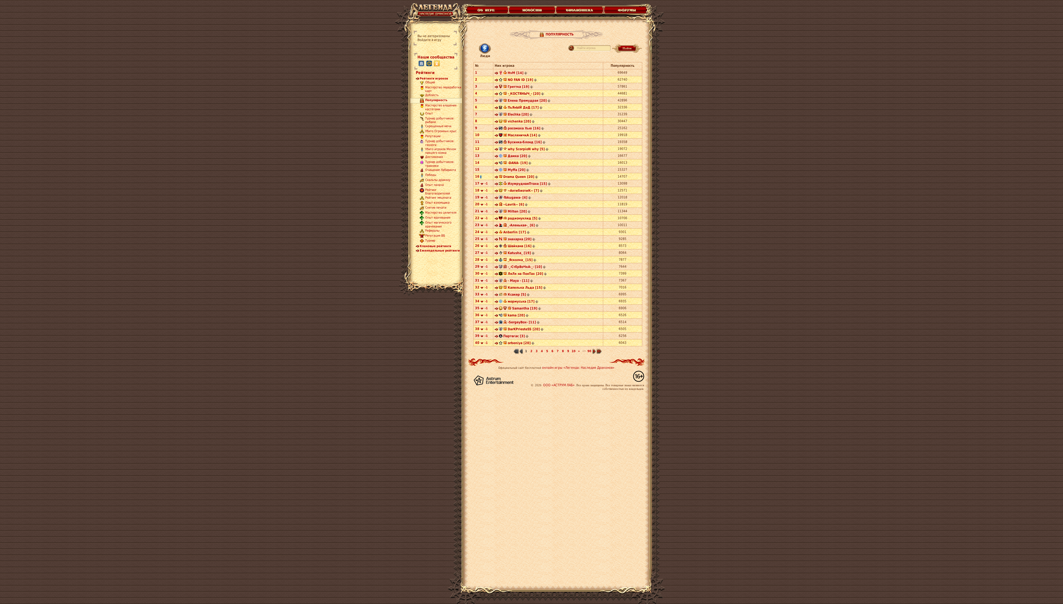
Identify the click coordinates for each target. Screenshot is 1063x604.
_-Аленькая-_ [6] (521, 225)
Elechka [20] (518, 114)
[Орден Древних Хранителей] (500, 136)
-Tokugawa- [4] (515, 197)
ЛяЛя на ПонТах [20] (525, 274)
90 (589, 351)
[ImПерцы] (500, 122)
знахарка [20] (520, 239)
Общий (430, 82)
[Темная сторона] (500, 247)
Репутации (432, 136)
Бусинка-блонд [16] (525, 142)
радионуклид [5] (522, 218)
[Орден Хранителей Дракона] (500, 129)
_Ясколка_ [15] (520, 260)
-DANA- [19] (518, 163)
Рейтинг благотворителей (437, 191)
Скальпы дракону (437, 180)
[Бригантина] (500, 260)
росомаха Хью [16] (524, 128)
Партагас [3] (514, 336)
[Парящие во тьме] (500, 184)
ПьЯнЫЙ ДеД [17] (523, 107)
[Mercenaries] (500, 163)
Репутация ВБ (435, 235)
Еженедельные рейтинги (440, 250)
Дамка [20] (517, 156)
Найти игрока (586, 48)
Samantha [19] (524, 308)
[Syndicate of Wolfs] (500, 337)
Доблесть (432, 95)
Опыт (429, 113)
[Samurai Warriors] (500, 253)
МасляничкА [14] (522, 135)
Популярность (436, 100)
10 (574, 351)
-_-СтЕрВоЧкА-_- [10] (525, 267)
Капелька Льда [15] (525, 288)
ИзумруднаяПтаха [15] (527, 184)
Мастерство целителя (440, 213)
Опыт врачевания (437, 218)
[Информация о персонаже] (525, 73)
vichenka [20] (519, 121)
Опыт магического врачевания (438, 224)
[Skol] (500, 226)
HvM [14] (515, 73)
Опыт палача (434, 185)
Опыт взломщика (437, 203)
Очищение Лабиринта (440, 170)
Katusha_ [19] (519, 253)
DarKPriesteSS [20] (524, 329)
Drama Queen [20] (518, 177)
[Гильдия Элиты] (500, 73)
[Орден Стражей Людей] (500, 87)
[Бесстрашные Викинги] (500, 156)
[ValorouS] (500, 274)
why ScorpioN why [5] (526, 149)
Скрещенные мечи (438, 126)
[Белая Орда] (500, 267)
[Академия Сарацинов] (500, 198)
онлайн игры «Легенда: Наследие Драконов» (578, 368)
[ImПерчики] (500, 191)
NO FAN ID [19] (520, 80)
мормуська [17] (521, 301)
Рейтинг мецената (438, 198)
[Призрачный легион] (500, 323)
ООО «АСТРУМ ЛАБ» (559, 385)
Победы (430, 175)
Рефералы (432, 230)
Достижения (434, 157)
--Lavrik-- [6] (513, 204)
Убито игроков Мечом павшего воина (440, 151)
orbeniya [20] (519, 343)
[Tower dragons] (500, 219)
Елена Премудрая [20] (527, 101)
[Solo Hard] (500, 295)
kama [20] (516, 315)
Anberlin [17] (514, 232)
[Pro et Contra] (500, 108)
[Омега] (500, 80)
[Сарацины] (500, 101)
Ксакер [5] (517, 294)
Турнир (430, 240)
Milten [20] (517, 211)
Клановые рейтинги (435, 246)
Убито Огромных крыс (440, 131)
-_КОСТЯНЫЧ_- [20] (524, 94)
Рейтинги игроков (434, 78)
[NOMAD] (500, 240)
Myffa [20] (516, 170)
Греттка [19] (518, 87)
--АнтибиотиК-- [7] (523, 191)
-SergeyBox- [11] (522, 322)
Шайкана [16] (520, 246)
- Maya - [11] (518, 281)
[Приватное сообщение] (496, 73)
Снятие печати (435, 208)
